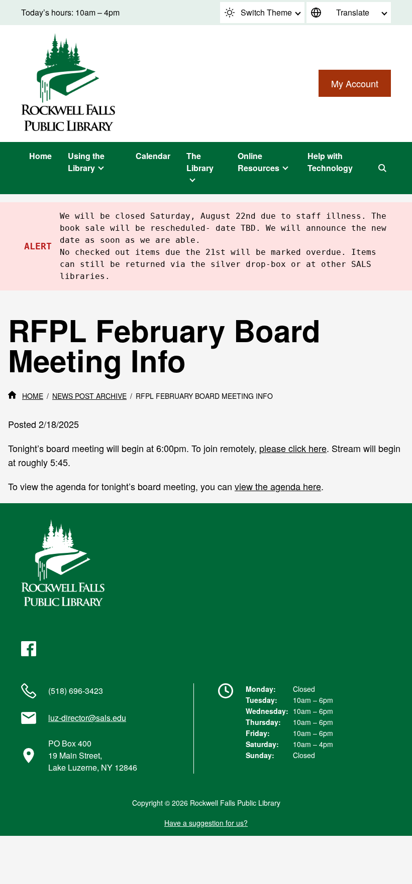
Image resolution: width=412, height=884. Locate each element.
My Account (354, 83)
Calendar (153, 156)
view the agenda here (278, 486)
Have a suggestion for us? (206, 823)
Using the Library (86, 162)
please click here (293, 448)
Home (40, 156)
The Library (200, 162)
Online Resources (258, 162)
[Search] (382, 168)
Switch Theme (266, 12)
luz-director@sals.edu (87, 717)
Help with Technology (330, 162)
